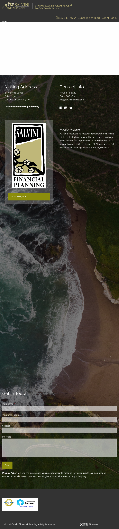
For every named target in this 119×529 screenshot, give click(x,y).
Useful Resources (32, 53)
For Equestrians (11, 66)
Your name (18, 404)
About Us (7, 35)
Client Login (109, 17)
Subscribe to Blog (89, 17)
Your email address (22, 415)
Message (17, 437)
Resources (8, 47)
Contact (7, 60)
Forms (50, 53)
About (5, 28)
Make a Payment (18, 196)
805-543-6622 (67, 17)
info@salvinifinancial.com (71, 99)
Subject (16, 426)
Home (5, 22)
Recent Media (9, 53)
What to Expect (26, 35)
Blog (5, 41)
